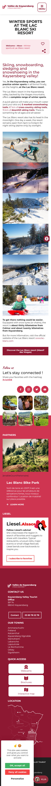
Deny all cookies (17, 772)
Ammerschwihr (16, 628)
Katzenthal (13, 633)
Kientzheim (14, 639)
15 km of (19, 110)
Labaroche (13, 641)
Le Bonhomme (16, 647)
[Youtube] (44, 389)
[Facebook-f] (20, 389)
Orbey (11, 650)
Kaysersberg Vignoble (19, 636)
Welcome (10, 46)
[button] (15, 504)
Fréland (12, 630)
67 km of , (28, 107)
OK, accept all (17, 765)
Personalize (17, 778)
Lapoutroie (13, 644)
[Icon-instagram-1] (28, 389)
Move (19, 46)
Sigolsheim (13, 652)
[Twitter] (36, 389)
